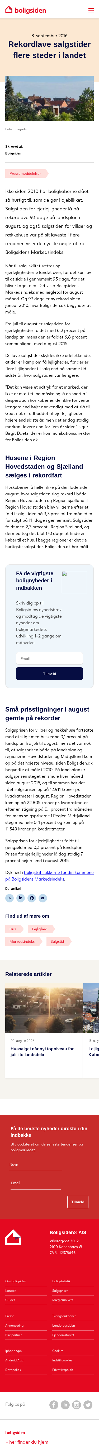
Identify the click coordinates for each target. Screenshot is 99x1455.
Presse (9, 1316)
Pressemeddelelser (25, 173)
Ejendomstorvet (63, 1335)
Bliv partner (13, 1335)
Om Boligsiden (15, 1281)
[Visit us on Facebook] (53, 1404)
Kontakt (10, 1291)
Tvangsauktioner (64, 1316)
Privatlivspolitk (62, 1370)
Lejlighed (39, 929)
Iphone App (13, 1351)
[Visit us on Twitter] (87, 1404)
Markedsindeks (22, 941)
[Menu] (91, 10)
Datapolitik (13, 1370)
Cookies (57, 1351)
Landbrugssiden (63, 1325)
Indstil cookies (62, 1360)
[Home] (25, 10)
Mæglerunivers (62, 1300)
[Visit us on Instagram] (76, 1404)
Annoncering (14, 1325)
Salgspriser (60, 1291)
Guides (10, 1300)
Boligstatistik (61, 1281)
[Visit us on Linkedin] (65, 1404)
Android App (14, 1360)
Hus (13, 929)
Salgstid (57, 941)
